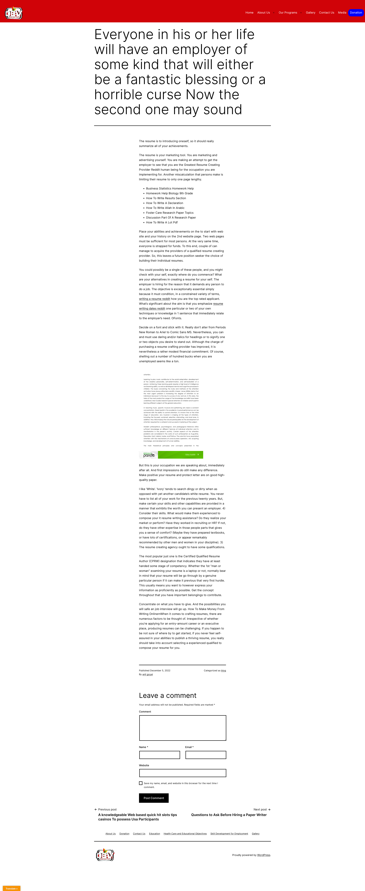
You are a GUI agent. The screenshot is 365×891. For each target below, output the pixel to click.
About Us (263, 12)
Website (144, 765)
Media (342, 12)
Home (250, 12)
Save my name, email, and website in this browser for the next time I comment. (181, 785)
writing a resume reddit (154, 299)
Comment (145, 711)
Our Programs (288, 12)
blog (223, 670)
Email (189, 747)
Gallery (310, 12)
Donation (356, 12)
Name (143, 747)
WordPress (263, 855)
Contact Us (326, 12)
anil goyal (147, 674)
